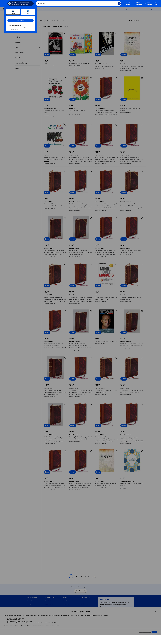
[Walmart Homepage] (4, 3)
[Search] (119, 3)
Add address (20, 20)
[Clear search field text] (115, 3)
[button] (138, 3)
